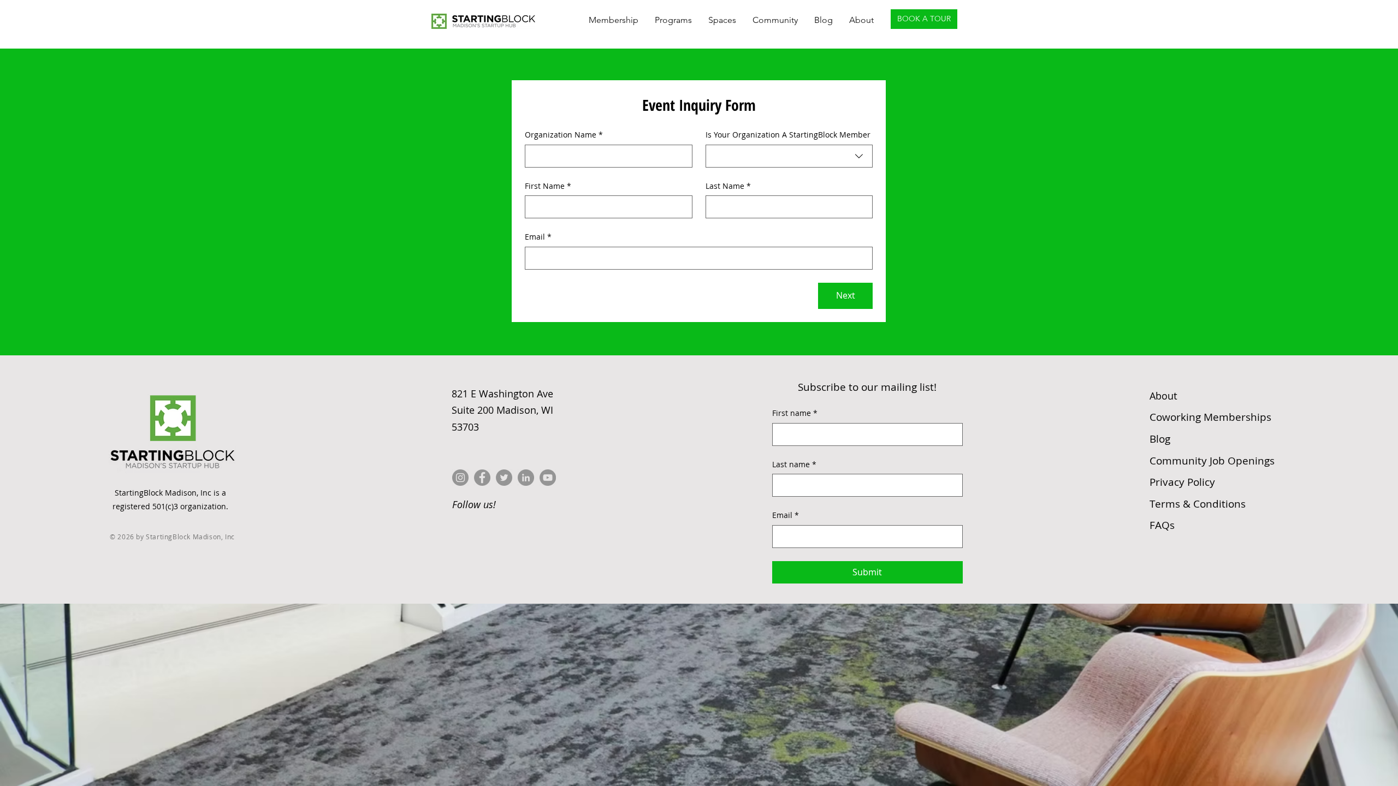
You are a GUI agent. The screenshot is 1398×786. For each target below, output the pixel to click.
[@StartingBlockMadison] (482, 477)
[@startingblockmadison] (460, 477)
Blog (1160, 439)
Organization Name (564, 134)
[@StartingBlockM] (504, 477)
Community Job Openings (1212, 461)
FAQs (1162, 525)
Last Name (728, 186)
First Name (548, 186)
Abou (1163, 395)
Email (538, 236)
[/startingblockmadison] (526, 477)
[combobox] (789, 156)
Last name (794, 464)
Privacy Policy (1182, 482)
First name (795, 413)
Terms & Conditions (1198, 504)
